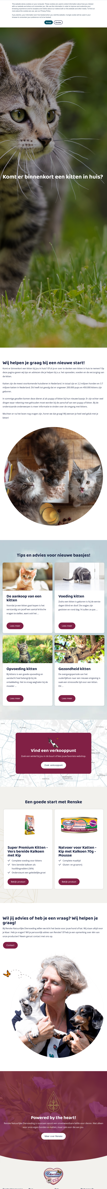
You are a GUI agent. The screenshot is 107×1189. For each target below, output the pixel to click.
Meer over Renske (53, 1136)
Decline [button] (58, 22)
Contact (10, 945)
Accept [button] (48, 22)
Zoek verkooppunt (53, 765)
